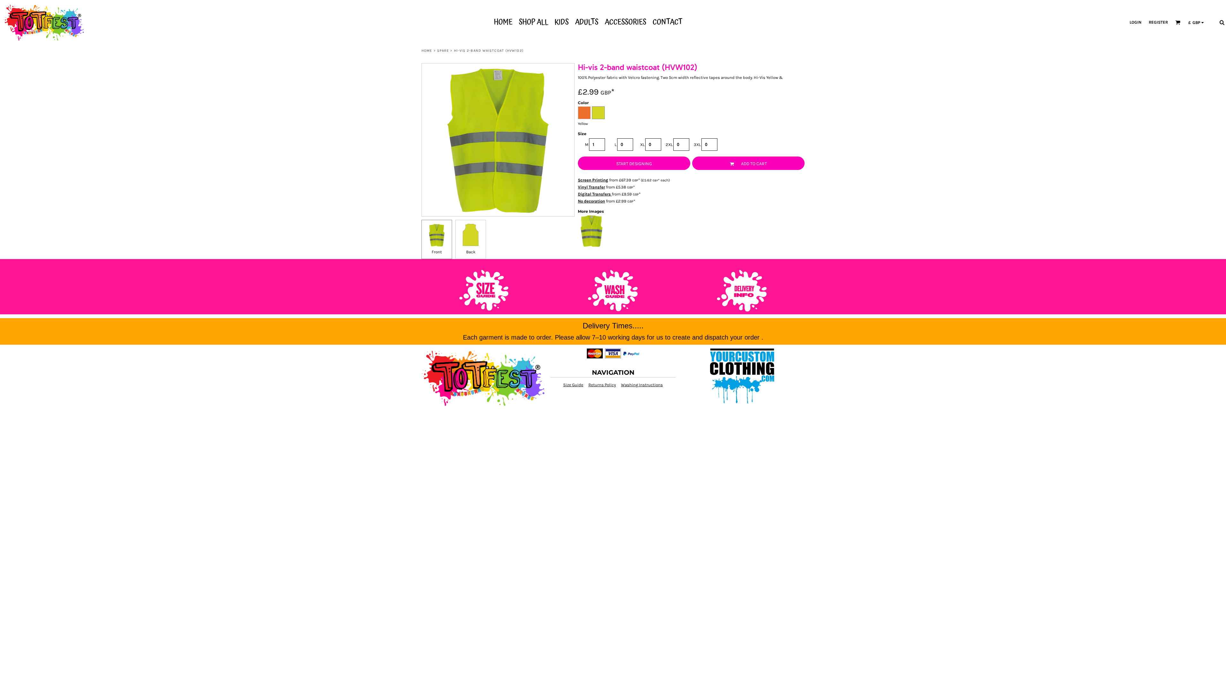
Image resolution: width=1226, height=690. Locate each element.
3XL (697, 144)
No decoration (591, 201)
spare (443, 51)
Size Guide (573, 384)
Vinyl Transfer (591, 187)
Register (1158, 22)
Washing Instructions (642, 384)
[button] (1177, 22)
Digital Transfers (595, 194)
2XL (669, 144)
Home (426, 51)
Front (437, 251)
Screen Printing (593, 180)
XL (642, 144)
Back (470, 251)
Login (1135, 22)
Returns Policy (602, 384)
